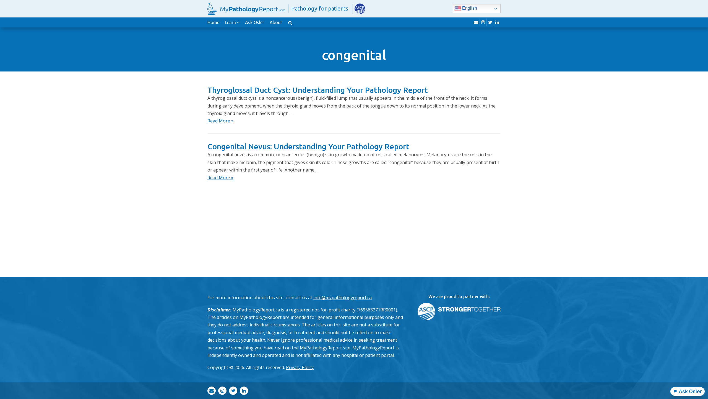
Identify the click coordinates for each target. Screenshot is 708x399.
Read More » (220, 121)
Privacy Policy (300, 367)
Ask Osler (254, 22)
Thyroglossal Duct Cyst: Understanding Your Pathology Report (317, 90)
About (276, 22)
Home (213, 22)
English (469, 8)
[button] (290, 22)
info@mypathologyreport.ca (342, 298)
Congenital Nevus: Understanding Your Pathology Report (308, 146)
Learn (230, 22)
